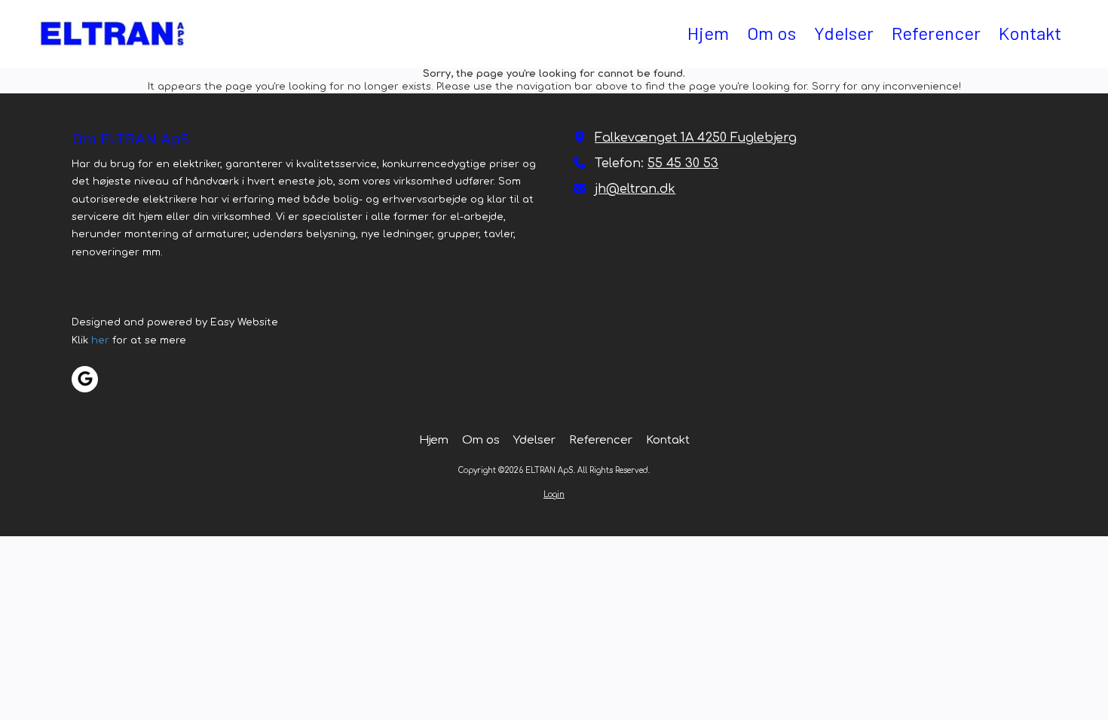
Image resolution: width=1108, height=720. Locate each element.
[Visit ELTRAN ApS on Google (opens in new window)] (85, 379)
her (100, 340)
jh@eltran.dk (635, 189)
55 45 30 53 (682, 163)
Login (554, 494)
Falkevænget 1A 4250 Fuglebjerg (696, 138)
